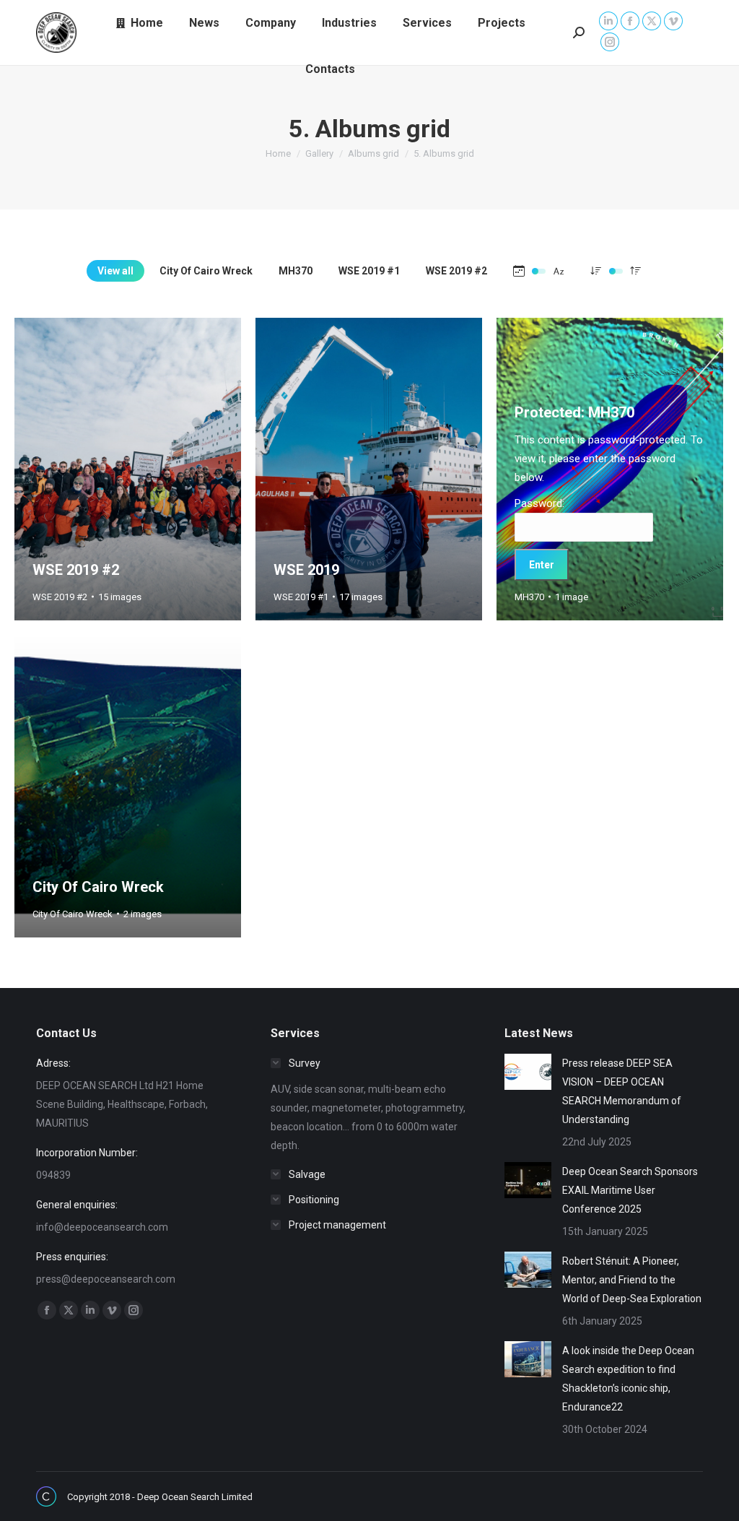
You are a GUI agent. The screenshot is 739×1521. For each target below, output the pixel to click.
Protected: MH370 (574, 412)
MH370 (295, 271)
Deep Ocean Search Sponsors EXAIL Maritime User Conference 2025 (630, 1190)
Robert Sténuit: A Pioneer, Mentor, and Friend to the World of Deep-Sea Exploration (631, 1279)
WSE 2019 (306, 569)
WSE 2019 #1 (369, 271)
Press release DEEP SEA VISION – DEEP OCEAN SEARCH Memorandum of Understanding (621, 1091)
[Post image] (527, 1072)
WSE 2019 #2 (456, 271)
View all (115, 271)
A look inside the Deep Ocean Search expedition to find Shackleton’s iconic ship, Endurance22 (628, 1379)
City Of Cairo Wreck (206, 271)
